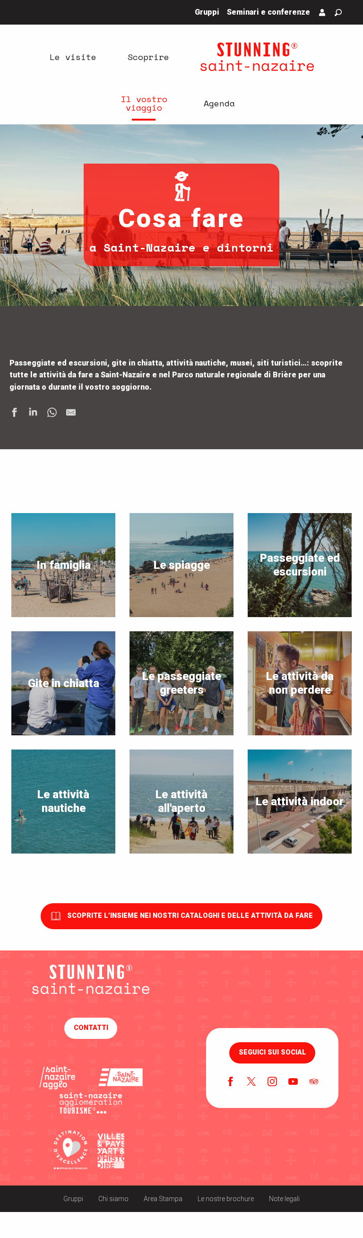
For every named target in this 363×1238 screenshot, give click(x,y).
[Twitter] (251, 1082)
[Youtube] (293, 1082)
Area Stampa (163, 1199)
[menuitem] (73, 57)
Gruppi (73, 1199)
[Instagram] (272, 1082)
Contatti (91, 1028)
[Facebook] (230, 1082)
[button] (338, 12)
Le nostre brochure (226, 1199)
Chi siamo (113, 1199)
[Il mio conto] (322, 12)
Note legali (284, 1199)
